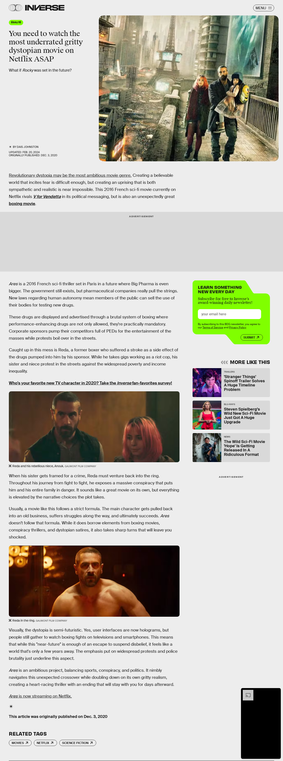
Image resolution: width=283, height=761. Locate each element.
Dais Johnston (27, 147)
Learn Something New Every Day (220, 289)
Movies (18, 743)
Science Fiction (75, 743)
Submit (249, 337)
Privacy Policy (237, 327)
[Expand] (245, 692)
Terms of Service (213, 327)
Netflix (43, 743)
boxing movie (22, 203)
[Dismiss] (275, 692)
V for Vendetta (47, 196)
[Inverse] (44, 8)
